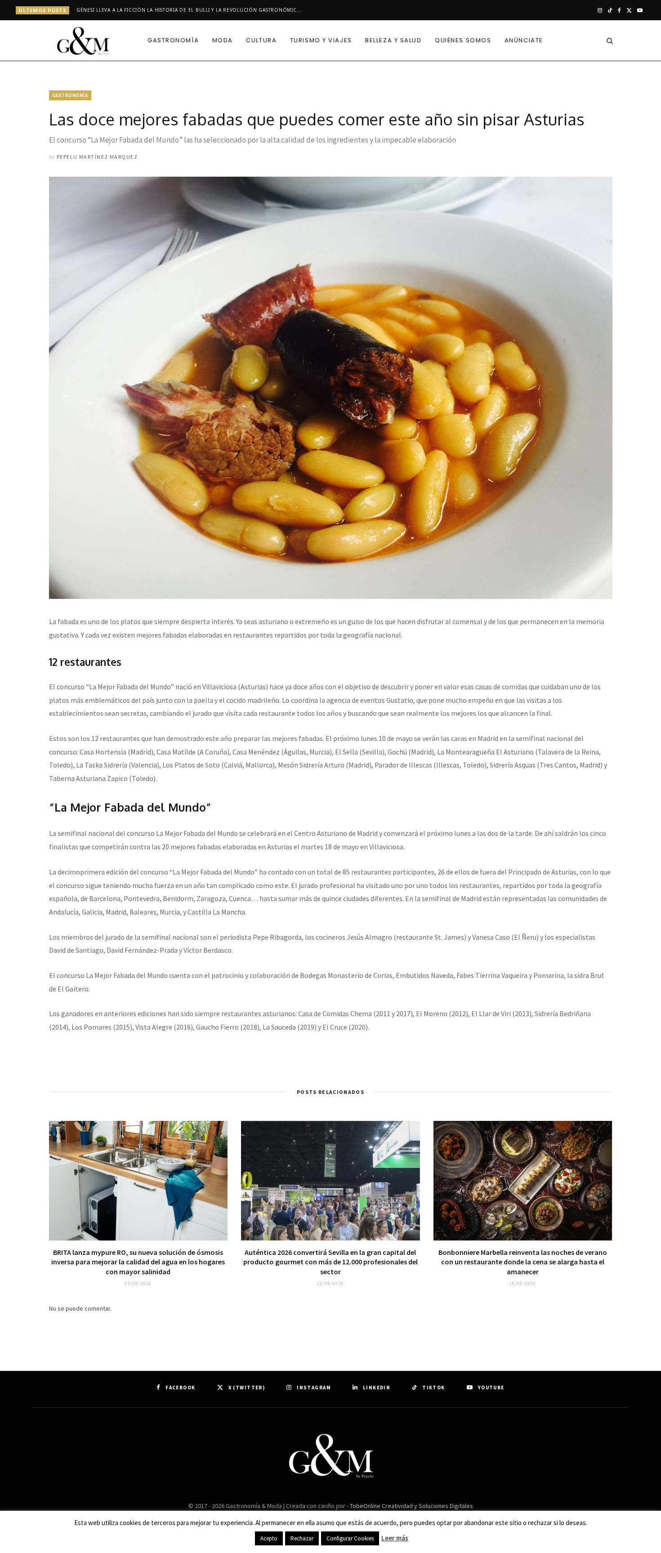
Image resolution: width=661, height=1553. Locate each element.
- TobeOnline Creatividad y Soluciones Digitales (410, 1506)
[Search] (607, 40)
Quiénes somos (463, 40)
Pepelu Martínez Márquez (97, 156)
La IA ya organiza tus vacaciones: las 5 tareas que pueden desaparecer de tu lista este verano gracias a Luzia (191, 10)
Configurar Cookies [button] (350, 1538)
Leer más (394, 1538)
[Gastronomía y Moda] (83, 41)
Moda (222, 40)
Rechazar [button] (301, 1538)
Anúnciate (524, 40)
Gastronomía (173, 40)
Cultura (261, 40)
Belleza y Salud (393, 40)
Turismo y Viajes (321, 40)
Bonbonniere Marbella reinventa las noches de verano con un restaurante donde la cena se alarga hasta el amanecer (522, 1262)
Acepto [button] (268, 1538)
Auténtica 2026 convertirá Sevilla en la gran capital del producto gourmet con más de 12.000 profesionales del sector (330, 1262)
